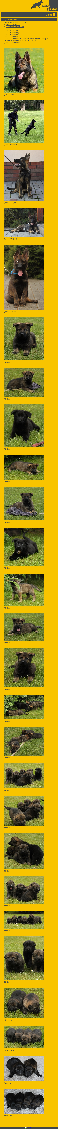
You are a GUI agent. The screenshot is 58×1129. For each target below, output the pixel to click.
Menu (50, 14)
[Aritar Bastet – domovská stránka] (28, 5)
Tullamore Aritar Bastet (15, 27)
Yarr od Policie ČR (13, 25)
